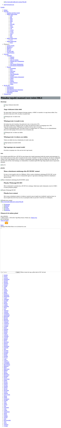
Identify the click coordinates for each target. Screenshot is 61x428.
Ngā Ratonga (10, 87)
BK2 (11, 18)
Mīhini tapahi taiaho (12, 38)
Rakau (11, 79)
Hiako (11, 84)
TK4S (11, 27)
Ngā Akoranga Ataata (12, 91)
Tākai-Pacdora (10, 52)
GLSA (12, 30)
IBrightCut (9, 47)
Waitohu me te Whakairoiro (17, 61)
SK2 (11, 34)
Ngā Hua (6, 11)
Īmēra (2, 225)
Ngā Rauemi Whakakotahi (17, 65)
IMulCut (9, 48)
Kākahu (12, 58)
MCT (11, 42)
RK (11, 35)
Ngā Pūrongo (10, 88)
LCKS (12, 32)
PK (11, 22)
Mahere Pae (34, 217)
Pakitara (12, 57)
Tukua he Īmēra (4, 220)
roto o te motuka (14, 60)
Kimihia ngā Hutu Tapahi (13, 13)
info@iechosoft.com (9, 4)
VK (11, 28)
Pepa (11, 69)
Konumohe (13, 68)
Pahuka (12, 81)
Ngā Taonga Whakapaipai (16, 64)
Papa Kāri (12, 71)
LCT (11, 40)
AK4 (11, 15)
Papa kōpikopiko (14, 74)
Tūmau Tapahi (10, 45)
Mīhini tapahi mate (11, 41)
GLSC (12, 31)
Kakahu (12, 75)
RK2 (11, 37)
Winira (12, 78)
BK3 (11, 20)
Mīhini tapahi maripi (12, 14)
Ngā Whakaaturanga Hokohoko (15, 89)
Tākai (11, 62)
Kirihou (12, 72)
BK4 (11, 21)
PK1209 (12, 24)
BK (11, 17)
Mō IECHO (7, 85)
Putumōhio (9, 92)
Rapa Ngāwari (13, 82)
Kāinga (5, 10)
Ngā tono (6, 54)
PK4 (11, 25)
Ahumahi (9, 55)
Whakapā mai (7, 94)
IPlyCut (9, 50)
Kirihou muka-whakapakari (17, 77)
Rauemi (9, 67)
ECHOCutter (10, 51)
